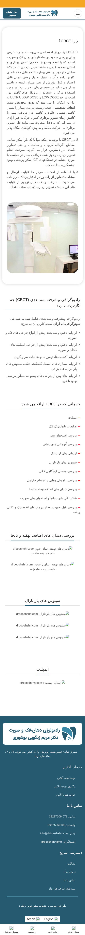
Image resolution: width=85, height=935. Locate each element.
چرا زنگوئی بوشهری (11, 13)
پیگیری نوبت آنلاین (65, 786)
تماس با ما (69, 880)
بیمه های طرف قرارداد (62, 888)
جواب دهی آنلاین (66, 794)
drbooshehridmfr (51, 841)
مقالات (72, 863)
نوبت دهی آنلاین (66, 777)
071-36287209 (58, 816)
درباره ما (70, 871)
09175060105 (56, 825)
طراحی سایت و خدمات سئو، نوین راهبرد (42, 905)
